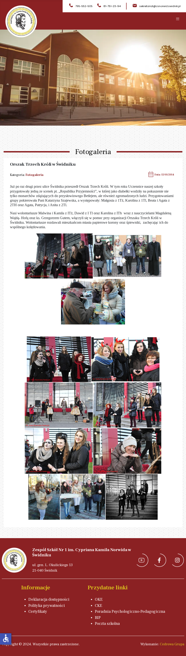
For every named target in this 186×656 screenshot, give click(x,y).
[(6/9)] (127, 451)
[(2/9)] (125, 359)
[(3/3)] (93, 301)
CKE (98, 605)
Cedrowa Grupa (172, 644)
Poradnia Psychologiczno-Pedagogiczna (130, 611)
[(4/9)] (127, 405)
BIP (98, 617)
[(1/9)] (59, 359)
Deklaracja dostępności (48, 599)
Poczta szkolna (107, 623)
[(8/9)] (82, 496)
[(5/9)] (59, 451)
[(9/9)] (132, 497)
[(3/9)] (59, 405)
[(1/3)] (59, 256)
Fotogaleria (34, 175)
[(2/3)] (127, 256)
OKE (99, 599)
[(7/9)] (44, 497)
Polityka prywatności (46, 605)
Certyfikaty (37, 611)
